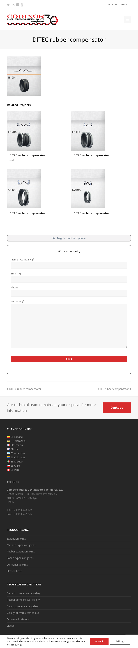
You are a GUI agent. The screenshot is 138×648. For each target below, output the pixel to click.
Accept (99, 641)
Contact (117, 408)
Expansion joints (16, 538)
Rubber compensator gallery (23, 599)
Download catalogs (18, 619)
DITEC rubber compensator (27, 155)
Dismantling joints (17, 564)
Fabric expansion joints (20, 558)
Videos (11, 625)
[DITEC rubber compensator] (24, 95)
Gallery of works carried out (23, 612)
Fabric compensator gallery (22, 606)
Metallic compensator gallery (23, 593)
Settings (120, 641)
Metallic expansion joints (21, 545)
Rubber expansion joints (21, 551)
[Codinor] (32, 19)
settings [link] (17, 644)
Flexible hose (14, 571)
